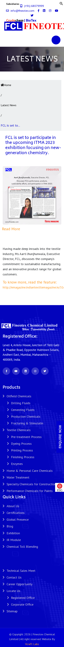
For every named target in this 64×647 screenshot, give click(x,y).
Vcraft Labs (32, 644)
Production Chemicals (25, 416)
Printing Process (22, 450)
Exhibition (13, 533)
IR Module (14, 540)
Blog (10, 526)
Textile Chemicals (19, 430)
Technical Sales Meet (21, 571)
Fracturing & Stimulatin (27, 423)
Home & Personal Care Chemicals (30, 471)
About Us (13, 506)
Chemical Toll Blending (22, 547)
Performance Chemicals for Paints (30, 491)
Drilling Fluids (20, 403)
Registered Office (23, 598)
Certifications (16, 513)
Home (7, 85)
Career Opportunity (19, 584)
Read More (11, 229)
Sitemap (12, 611)
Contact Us (14, 577)
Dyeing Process (21, 444)
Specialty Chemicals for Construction (31, 484)
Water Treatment (18, 477)
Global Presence (18, 519)
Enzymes (17, 464)
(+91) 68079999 (34, 6)
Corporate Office (22, 604)
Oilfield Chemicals (19, 396)
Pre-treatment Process (26, 437)
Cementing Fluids (22, 410)
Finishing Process (22, 457)
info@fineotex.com (22, 10)
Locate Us (13, 591)
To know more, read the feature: (30, 282)
